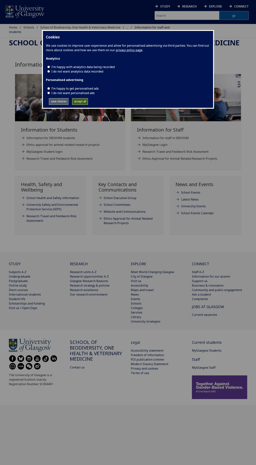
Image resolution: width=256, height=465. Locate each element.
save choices (59, 101)
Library (136, 317)
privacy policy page (129, 50)
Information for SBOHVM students (50, 138)
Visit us (136, 281)
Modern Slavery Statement (149, 364)
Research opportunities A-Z (89, 276)
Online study (18, 285)
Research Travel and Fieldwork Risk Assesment (59, 158)
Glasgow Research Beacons (89, 281)
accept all (80, 101)
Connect (241, 6)
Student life (17, 299)
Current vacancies (204, 315)
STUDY (15, 263)
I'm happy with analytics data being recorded (83, 67)
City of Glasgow (142, 276)
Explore (215, 6)
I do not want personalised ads (73, 93)
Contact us (77, 367)
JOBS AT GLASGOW (208, 306)
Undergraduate (19, 276)
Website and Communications (125, 212)
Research (189, 6)
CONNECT (200, 263)
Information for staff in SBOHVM (165, 138)
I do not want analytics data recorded (77, 71)
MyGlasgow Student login (44, 152)
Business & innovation (208, 285)
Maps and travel (142, 290)
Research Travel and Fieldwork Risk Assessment (51, 218)
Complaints (200, 299)
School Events (190, 192)
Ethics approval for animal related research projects (63, 145)
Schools (28, 27)
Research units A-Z (83, 272)
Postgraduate (18, 281)
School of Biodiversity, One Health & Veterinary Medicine (80, 27)
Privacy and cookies (144, 368)
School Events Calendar (197, 213)
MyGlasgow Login (154, 145)
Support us (199, 281)
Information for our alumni (211, 276)
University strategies (145, 321)
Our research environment (88, 294)
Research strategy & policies (90, 285)
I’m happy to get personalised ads (75, 88)
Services (136, 312)
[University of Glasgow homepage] (24, 11)
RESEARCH (79, 263)
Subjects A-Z (17, 272)
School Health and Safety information (52, 198)
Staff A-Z (198, 272)
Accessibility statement (147, 350)
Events (135, 299)
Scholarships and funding (27, 303)
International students (25, 294)
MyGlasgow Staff (204, 367)
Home (13, 27)
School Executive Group (120, 198)
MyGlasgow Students (207, 350)
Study (165, 6)
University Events (193, 206)
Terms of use (140, 373)
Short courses (18, 290)
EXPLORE (138, 263)
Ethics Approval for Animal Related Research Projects (179, 158)
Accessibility (139, 285)
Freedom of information (147, 355)
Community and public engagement (217, 290)
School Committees (117, 205)
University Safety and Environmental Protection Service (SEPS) (52, 207)
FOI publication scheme (147, 359)
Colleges (137, 308)
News (135, 294)
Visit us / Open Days (23, 308)
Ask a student (201, 294)
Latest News (190, 199)
